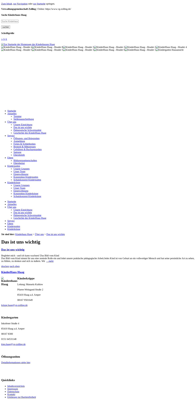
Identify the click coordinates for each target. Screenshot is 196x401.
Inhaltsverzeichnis (16, 386)
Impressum (12, 389)
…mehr (50, 261)
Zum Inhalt (6, 3)
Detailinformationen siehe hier (15, 362)
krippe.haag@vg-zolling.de (14, 305)
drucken (5, 266)
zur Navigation (20, 3)
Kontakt (11, 394)
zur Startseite (39, 3)
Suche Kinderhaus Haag (13, 15)
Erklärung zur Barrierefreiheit (21, 397)
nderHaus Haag (14, 272)
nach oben (15, 266)
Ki (2, 272)
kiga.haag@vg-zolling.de (13, 344)
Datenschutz (13, 391)
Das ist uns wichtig (12, 249)
